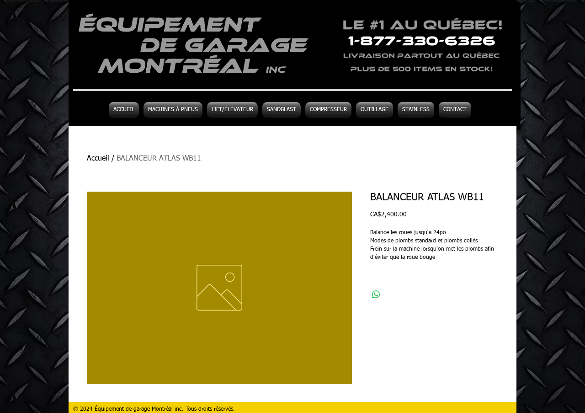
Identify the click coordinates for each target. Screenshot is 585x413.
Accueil (98, 158)
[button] (374, 110)
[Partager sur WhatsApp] (376, 294)
